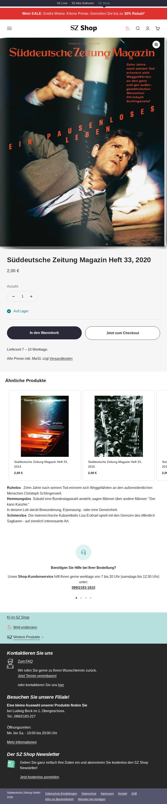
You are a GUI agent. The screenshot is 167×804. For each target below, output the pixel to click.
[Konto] (147, 28)
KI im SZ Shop (18, 617)
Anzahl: (13, 286)
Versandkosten (61, 358)
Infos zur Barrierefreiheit (59, 799)
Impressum (107, 793)
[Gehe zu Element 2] (81, 598)
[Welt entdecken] (9, 627)
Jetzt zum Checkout (122, 333)
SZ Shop (104, 3)
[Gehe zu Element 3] (86, 598)
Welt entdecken (25, 627)
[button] (4, 435)
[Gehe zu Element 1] (76, 598)
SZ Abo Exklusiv (83, 3)
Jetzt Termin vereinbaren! (37, 676)
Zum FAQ (25, 661)
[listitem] (45, 435)
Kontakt (122, 793)
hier (61, 685)
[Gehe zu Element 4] (90, 598)
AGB (134, 793)
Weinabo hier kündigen (91, 799)
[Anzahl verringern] (13, 296)
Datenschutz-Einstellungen (61, 793)
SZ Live (62, 3)
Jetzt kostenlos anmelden (39, 777)
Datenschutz (89, 793)
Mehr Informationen (22, 742)
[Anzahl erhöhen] (31, 296)
